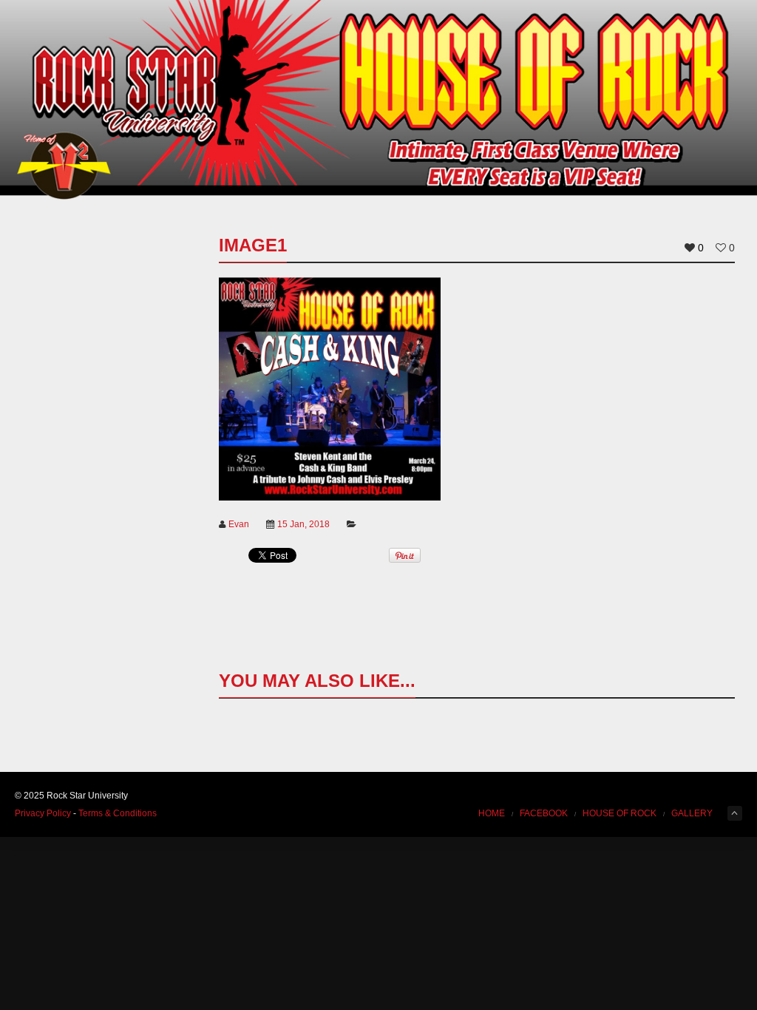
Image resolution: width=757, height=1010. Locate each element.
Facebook (544, 813)
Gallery (692, 813)
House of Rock (619, 813)
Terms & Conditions (117, 813)
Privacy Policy (43, 813)
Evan (238, 524)
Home (491, 813)
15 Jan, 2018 (303, 524)
